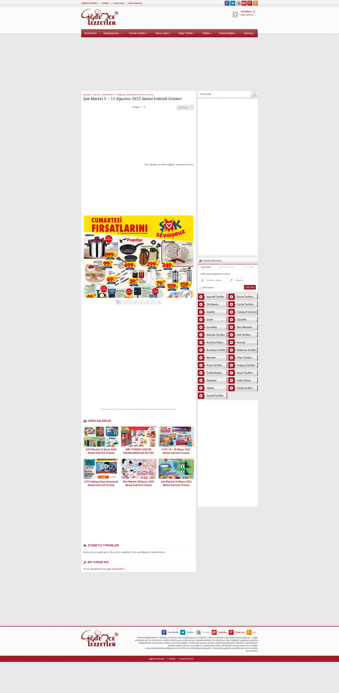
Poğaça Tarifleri (246, 365)
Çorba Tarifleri (245, 304)
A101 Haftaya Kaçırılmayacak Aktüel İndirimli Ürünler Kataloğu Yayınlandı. (101, 485)
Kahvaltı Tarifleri (215, 334)
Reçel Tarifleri (245, 372)
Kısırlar (241, 342)
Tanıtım (105, 3)
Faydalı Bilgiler (227, 33)
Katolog (248, 33)
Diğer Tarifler (186, 33)
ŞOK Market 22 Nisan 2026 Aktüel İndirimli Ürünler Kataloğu (101, 453)
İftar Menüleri (244, 327)
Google (206, 632)
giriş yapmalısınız (115, 569)
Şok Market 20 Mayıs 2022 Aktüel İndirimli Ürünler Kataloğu (176, 485)
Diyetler (210, 312)
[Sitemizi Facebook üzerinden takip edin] (227, 3)
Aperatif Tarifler (215, 296)
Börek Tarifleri (245, 296)
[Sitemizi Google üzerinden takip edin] (238, 3)
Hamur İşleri (162, 33)
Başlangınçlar (111, 33)
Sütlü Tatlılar (244, 380)
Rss (254, 632)
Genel (209, 319)
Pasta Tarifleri (245, 388)
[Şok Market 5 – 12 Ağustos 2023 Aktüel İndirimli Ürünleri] (138, 233)
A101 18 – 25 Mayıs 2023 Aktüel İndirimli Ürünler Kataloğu (176, 453)
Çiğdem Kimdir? (89, 3)
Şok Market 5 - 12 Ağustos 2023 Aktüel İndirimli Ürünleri (128, 95)
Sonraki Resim (185, 107)
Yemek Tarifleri (137, 33)
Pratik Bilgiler (214, 372)
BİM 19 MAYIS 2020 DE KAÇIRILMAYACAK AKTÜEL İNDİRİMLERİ (138, 453)
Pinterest (239, 632)
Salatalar (211, 380)
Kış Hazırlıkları (214, 342)
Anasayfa (87, 95)
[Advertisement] (169, 63)
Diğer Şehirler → (248, 15)
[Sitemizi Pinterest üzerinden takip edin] (249, 3)
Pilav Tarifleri (244, 357)
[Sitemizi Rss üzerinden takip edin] (255, 3)
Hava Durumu (135, 3)
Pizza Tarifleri (214, 365)
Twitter (190, 632)
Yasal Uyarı (118, 3)
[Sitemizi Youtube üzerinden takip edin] (244, 3)
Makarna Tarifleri (247, 350)
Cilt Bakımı (212, 304)
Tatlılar (206, 33)
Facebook (172, 632)
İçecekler (211, 327)
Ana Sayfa (90, 33)
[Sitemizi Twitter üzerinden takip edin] (232, 3)
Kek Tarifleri (244, 334)
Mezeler (211, 357)
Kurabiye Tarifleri (216, 350)
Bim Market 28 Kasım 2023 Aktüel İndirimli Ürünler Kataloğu (138, 485)
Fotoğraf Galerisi (247, 312)
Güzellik (241, 319)
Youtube (222, 632)
